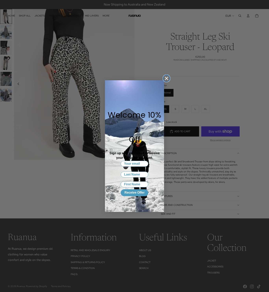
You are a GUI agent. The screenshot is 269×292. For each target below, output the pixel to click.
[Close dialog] (166, 78)
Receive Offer (134, 192)
